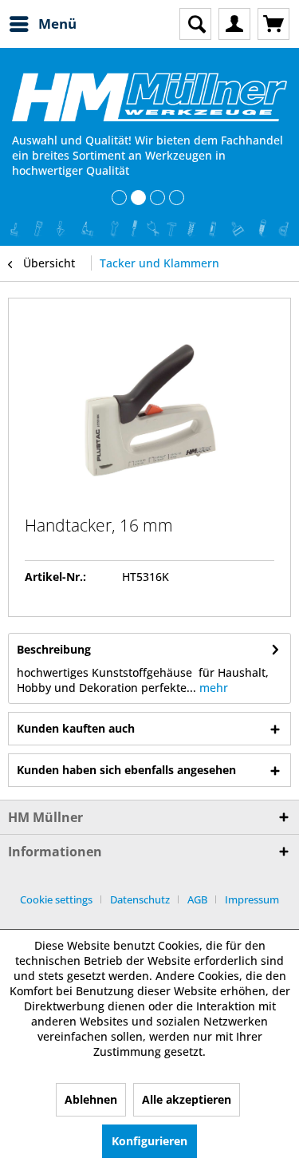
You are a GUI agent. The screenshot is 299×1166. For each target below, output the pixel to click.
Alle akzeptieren (186, 1099)
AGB (197, 899)
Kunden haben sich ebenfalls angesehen (126, 769)
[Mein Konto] (234, 24)
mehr (212, 687)
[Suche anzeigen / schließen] (195, 24)
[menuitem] (42, 24)
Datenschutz (140, 899)
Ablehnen (91, 1099)
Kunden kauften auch (76, 728)
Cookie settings (56, 899)
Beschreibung (54, 649)
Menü (57, 23)
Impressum (252, 899)
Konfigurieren (149, 1140)
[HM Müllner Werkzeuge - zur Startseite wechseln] (149, 97)
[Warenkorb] (273, 24)
